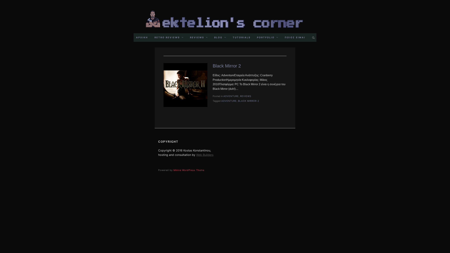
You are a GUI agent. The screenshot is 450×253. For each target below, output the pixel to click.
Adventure (231, 96)
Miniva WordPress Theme (188, 170)
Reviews (197, 37)
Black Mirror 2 (227, 65)
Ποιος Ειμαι (295, 37)
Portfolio (266, 37)
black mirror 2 (248, 101)
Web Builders (204, 155)
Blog (218, 37)
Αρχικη (142, 37)
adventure (229, 101)
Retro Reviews (167, 37)
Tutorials (241, 37)
